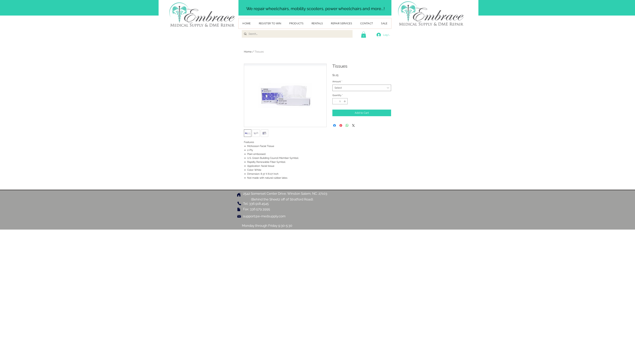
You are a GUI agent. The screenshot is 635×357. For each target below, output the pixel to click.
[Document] (239, 209)
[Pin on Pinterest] (341, 125)
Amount (337, 81)
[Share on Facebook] (335, 125)
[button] (363, 35)
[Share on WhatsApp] (347, 125)
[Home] (239, 194)
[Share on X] (353, 125)
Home (248, 51)
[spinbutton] (340, 101)
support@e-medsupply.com (264, 216)
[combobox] (361, 88)
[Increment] (345, 101)
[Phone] (239, 203)
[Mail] (239, 216)
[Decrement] (335, 101)
